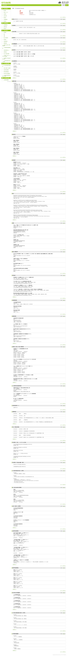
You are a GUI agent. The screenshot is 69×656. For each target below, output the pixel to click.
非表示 (64, 19)
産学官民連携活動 (6, 71)
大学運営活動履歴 (6, 79)
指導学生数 (5, 26)
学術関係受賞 (5, 41)
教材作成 (5, 28)
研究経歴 (5, 32)
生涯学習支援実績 (6, 69)
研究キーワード (6, 12)
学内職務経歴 (5, 19)
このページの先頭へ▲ (63, 17)
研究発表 (5, 39)
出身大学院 (5, 15)
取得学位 (5, 17)
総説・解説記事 (6, 37)
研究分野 (5, 21)
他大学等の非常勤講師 (7, 73)
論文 (4, 34)
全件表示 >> (14, 77)
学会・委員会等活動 (6, 53)
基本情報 (5, 10)
